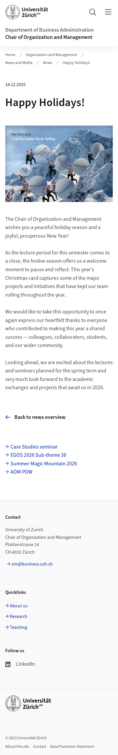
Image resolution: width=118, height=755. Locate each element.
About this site (17, 746)
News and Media (18, 63)
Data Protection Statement (72, 746)
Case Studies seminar (34, 446)
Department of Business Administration (49, 30)
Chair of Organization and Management (48, 37)
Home (10, 55)
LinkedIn (25, 664)
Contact (39, 746)
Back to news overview (40, 417)
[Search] (92, 12)
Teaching (18, 627)
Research (19, 616)
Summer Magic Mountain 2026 (43, 463)
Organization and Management (51, 55)
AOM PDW (21, 472)
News (47, 63)
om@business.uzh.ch (32, 564)
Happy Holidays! (76, 63)
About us (19, 606)
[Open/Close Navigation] (108, 12)
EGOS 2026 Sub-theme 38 (38, 455)
